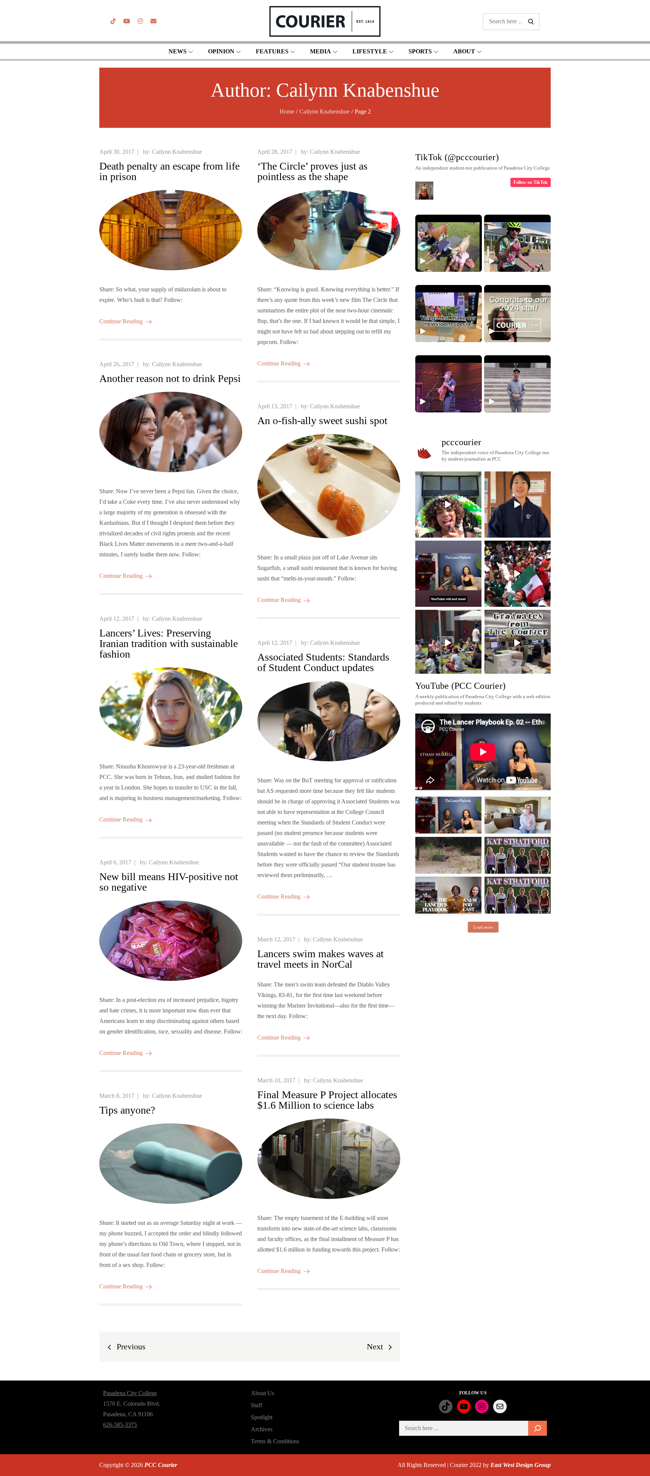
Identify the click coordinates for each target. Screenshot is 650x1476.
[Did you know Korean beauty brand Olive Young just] (448, 504)
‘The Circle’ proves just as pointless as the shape (312, 171)
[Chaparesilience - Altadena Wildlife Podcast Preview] (448, 855)
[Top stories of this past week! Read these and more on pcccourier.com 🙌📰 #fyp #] (517, 383)
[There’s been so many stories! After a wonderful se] (517, 643)
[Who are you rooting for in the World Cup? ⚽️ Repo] (517, 574)
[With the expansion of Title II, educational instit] (517, 504)
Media (320, 51)
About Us (262, 1393)
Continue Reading (121, 321)
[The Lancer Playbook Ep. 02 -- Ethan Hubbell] (448, 815)
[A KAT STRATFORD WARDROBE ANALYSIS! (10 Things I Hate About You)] (517, 895)
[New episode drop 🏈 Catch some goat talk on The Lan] (448, 574)
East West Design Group (521, 1465)
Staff (256, 1405)
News (178, 51)
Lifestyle (369, 51)
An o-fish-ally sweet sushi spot (322, 420)
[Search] (537, 1428)
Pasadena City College (130, 1393)
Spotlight (261, 1417)
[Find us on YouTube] (126, 21)
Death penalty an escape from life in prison (169, 171)
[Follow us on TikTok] (113, 21)
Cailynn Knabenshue (177, 152)
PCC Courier (160, 1465)
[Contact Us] (153, 21)
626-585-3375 (120, 1424)
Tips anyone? (127, 1110)
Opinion (221, 51)
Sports (420, 51)
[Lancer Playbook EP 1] (448, 895)
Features (272, 51)
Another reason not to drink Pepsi (170, 378)
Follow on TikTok (530, 182)
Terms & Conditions (275, 1441)
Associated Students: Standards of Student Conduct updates (323, 662)
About (464, 51)
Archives (261, 1429)
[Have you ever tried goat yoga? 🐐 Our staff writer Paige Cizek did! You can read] (448, 243)
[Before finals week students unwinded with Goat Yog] (448, 643)
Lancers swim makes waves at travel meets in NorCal (320, 959)
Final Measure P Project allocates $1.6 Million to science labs (327, 1100)
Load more (483, 927)
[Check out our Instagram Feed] (140, 21)
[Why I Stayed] (517, 815)
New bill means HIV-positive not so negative (168, 882)
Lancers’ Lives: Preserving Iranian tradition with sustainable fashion (168, 643)
